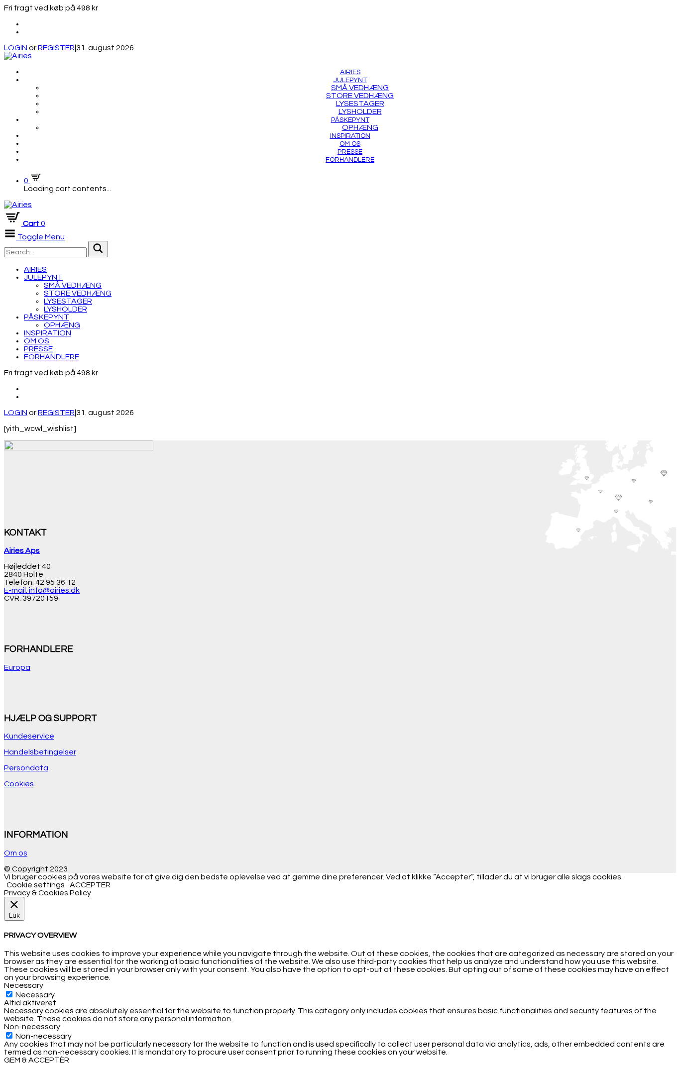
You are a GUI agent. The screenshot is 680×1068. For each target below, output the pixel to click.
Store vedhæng (360, 96)
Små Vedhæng (360, 88)
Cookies (19, 784)
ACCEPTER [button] (90, 885)
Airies (350, 72)
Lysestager (360, 103)
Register (56, 413)
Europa (17, 667)
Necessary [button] (23, 985)
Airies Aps (22, 550)
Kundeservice (29, 736)
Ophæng (360, 127)
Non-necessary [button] (32, 1027)
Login (15, 413)
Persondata (26, 768)
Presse (350, 151)
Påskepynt (350, 119)
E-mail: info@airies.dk (42, 590)
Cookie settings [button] (35, 885)
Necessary (35, 995)
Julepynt (350, 80)
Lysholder (360, 111)
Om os (350, 143)
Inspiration (350, 135)
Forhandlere (350, 159)
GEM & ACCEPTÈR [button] (36, 1060)
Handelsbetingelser (40, 752)
